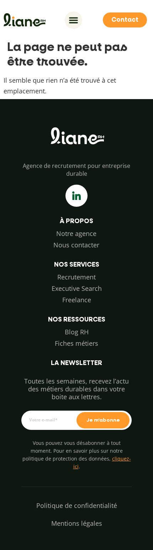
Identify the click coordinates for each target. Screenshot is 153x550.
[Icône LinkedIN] (76, 195)
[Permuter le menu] (73, 20)
